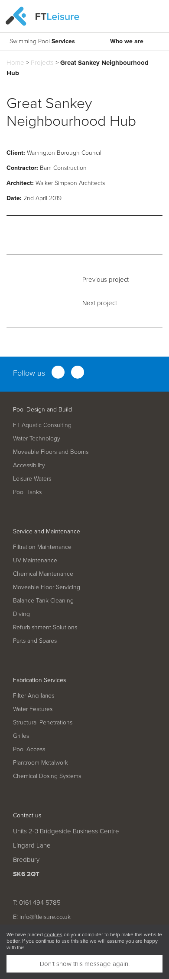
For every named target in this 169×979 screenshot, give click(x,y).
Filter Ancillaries (33, 695)
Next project (99, 302)
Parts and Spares (35, 640)
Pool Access (29, 749)
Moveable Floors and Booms (50, 451)
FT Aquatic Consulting (42, 425)
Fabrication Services (39, 680)
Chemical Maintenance (43, 573)
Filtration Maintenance (42, 546)
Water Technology (36, 438)
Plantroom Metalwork (40, 762)
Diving (21, 613)
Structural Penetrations (42, 722)
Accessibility (29, 465)
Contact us (27, 815)
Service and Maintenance (46, 531)
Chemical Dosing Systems (47, 776)
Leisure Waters (32, 478)
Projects (42, 62)
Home (15, 62)
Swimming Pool (42, 41)
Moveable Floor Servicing (46, 587)
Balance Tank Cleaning (43, 600)
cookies (53, 934)
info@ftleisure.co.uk (45, 916)
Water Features (32, 709)
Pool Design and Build (42, 409)
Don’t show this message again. (85, 963)
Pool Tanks (27, 492)
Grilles (21, 735)
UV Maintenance (35, 560)
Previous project (105, 279)
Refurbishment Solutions (45, 627)
